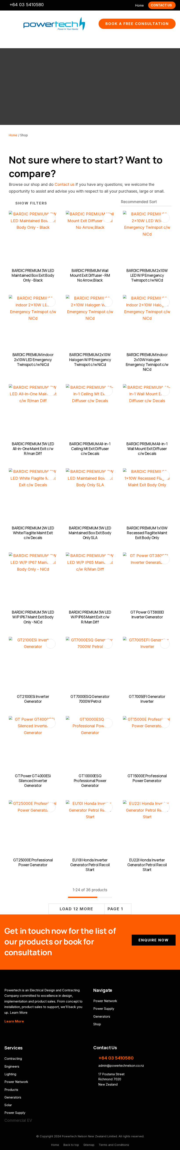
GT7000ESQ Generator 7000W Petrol (89, 699)
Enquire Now (154, 940)
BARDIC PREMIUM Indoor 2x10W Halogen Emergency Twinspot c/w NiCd (147, 362)
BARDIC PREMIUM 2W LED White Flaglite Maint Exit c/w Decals (33, 532)
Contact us (64, 184)
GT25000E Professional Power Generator (33, 862)
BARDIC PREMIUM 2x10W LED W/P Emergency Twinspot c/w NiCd (146, 275)
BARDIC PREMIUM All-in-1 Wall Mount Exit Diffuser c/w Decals (146, 448)
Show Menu (7, 23)
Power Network (105, 1001)
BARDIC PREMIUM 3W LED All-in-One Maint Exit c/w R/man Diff (33, 448)
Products (11, 1090)
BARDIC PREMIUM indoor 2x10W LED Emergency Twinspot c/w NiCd (33, 359)
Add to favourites (51, 218)
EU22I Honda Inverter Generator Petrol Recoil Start (147, 864)
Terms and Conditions (114, 1144)
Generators (101, 1016)
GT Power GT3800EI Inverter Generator (147, 614)
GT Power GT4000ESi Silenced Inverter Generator (33, 780)
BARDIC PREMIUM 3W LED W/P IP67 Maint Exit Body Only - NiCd (33, 617)
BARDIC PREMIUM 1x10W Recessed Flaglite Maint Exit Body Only (147, 532)
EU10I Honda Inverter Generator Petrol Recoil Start (90, 864)
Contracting (13, 1058)
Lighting (10, 1074)
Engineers (11, 1066)
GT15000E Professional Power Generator (147, 778)
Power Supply (103, 1008)
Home (139, 5)
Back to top (71, 1144)
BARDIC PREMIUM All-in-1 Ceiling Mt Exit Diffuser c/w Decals (89, 448)
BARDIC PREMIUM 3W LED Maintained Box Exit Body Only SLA (90, 532)
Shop (97, 1024)
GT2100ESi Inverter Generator (33, 699)
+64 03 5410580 (26, 4)
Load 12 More (76, 909)
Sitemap (88, 1144)
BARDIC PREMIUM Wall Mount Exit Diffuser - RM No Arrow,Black (90, 275)
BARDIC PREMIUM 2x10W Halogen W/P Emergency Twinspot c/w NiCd (90, 359)
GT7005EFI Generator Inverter (147, 699)
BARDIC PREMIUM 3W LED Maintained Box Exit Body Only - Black (33, 275)
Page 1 (115, 909)
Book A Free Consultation (137, 23)
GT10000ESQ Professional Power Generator (90, 780)
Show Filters (31, 203)
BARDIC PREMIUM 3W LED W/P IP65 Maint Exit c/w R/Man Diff (90, 617)
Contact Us (161, 5)
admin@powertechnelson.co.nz (49, 5)
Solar (8, 1105)
